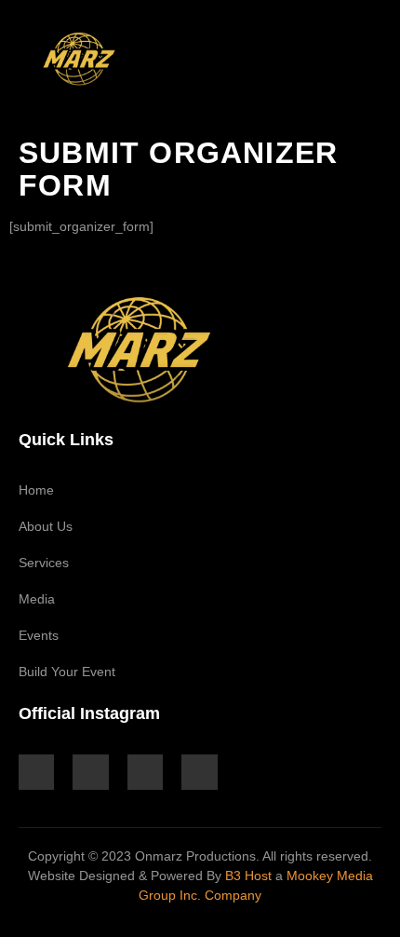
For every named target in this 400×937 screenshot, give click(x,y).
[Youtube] (199, 772)
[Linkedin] (145, 772)
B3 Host (248, 875)
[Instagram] (36, 772)
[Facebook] (90, 772)
